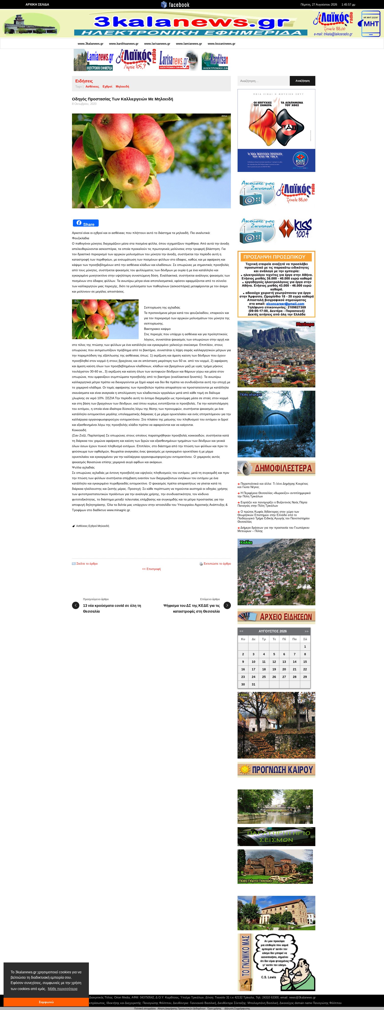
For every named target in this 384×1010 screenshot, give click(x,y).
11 (264, 661)
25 (264, 677)
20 (284, 669)
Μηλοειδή (122, 86)
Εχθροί (107, 86)
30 (243, 684)
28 (294, 677)
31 (253, 684)
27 (284, 677)
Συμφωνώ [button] (46, 1002)
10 (253, 661)
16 (243, 669)
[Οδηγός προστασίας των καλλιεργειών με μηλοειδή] (151, 161)
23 (243, 677)
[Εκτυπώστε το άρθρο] (201, 563)
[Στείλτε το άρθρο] (74, 563)
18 (264, 669)
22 (305, 669)
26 (274, 677)
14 (294, 661)
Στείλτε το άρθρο (87, 563)
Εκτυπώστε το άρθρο (217, 563)
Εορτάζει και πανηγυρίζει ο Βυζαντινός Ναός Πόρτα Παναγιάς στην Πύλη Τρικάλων (272, 504)
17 (253, 669)
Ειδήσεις (84, 81)
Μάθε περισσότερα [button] (62, 989)
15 (305, 661)
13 (284, 661)
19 (274, 669)
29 (305, 677)
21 (294, 669)
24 (253, 677)
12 (274, 661)
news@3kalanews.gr (302, 997)
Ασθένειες (92, 86)
